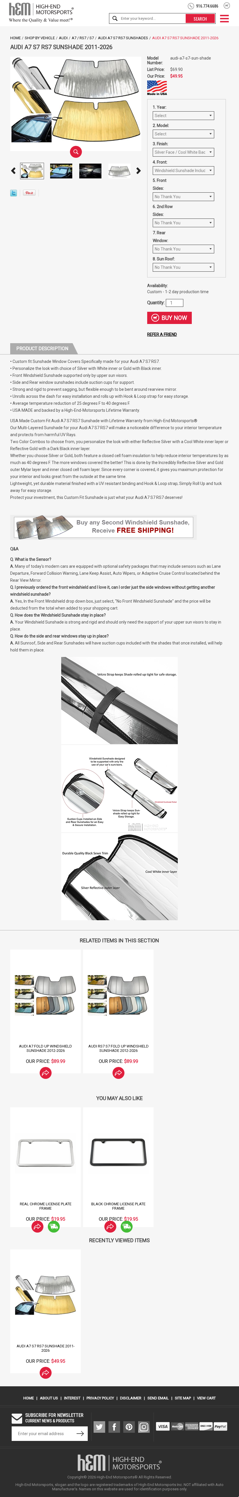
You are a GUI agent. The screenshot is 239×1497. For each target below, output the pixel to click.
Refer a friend (162, 334)
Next (138, 170)
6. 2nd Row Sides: (163, 210)
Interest (72, 1398)
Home (15, 38)
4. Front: (160, 162)
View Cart (206, 1398)
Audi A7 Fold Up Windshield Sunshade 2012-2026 (45, 1048)
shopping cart (227, 5)
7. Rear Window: (160, 236)
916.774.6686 (207, 6)
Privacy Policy (100, 1398)
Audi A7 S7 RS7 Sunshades (123, 38)
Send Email (158, 1398)
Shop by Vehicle (40, 38)
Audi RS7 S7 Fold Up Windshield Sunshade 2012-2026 (118, 1048)
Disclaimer (130, 1398)
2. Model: (161, 125)
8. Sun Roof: (164, 259)
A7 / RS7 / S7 (83, 38)
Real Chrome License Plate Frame (45, 1206)
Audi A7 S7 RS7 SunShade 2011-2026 (46, 1348)
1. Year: (159, 107)
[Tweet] (13, 195)
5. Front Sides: (159, 184)
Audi (63, 38)
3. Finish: (160, 144)
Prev (13, 170)
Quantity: (156, 302)
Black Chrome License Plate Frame (118, 1206)
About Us (49, 1398)
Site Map (183, 1398)
